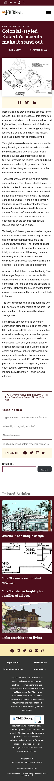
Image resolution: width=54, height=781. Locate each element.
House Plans (24, 26)
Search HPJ (8, 464)
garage (27, 397)
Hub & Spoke (31, 768)
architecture (18, 395)
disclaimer (31, 751)
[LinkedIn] (34, 103)
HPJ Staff (16, 50)
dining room (17, 397)
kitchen (35, 397)
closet (45, 395)
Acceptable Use (41, 774)
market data (35, 726)
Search (44, 470)
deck (7, 397)
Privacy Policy (27, 774)
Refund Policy (27, 776)
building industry (33, 395)
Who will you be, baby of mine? (19, 426)
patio (41, 397)
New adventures (11, 435)
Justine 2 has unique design (23, 536)
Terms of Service (13, 774)
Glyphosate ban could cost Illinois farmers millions (27, 417)
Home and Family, (10, 26)
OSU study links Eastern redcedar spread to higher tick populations (27, 444)
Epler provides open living (22, 638)
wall (7, 400)
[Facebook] (19, 103)
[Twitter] (27, 103)
